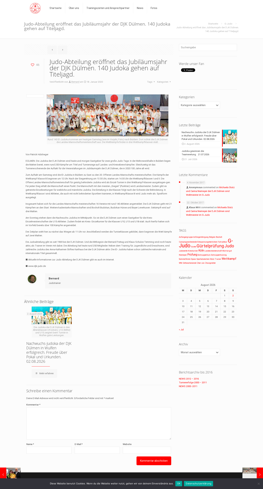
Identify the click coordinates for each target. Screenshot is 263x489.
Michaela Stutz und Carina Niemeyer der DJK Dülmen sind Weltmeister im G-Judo (210, 191)
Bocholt (219, 237)
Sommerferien (185, 259)
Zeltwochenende (189, 263)
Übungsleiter (210, 263)
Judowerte (183, 251)
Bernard (75, 81)
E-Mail (79, 444)
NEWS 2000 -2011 (188, 386)
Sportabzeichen (203, 259)
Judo (229, 246)
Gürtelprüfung (210, 246)
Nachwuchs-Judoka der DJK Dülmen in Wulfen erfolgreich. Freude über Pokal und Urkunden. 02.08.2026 (48, 352)
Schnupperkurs (204, 255)
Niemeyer (183, 255)
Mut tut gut (227, 251)
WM (180, 263)
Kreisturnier (193, 251)
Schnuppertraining (219, 255)
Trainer (218, 259)
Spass (193, 259)
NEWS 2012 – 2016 (189, 378)
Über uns (200, 263)
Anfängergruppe (186, 237)
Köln (201, 250)
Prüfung (192, 254)
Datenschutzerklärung (198, 483)
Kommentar (33, 404)
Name (30, 444)
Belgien (212, 237)
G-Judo (228, 23)
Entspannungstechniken (207, 242)
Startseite (213, 23)
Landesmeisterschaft (213, 251)
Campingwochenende (188, 242)
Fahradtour (222, 242)
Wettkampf (229, 258)
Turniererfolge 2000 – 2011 (193, 382)
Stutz (212, 259)
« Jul (181, 329)
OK (179, 483)
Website (127, 444)
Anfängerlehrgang (201, 237)
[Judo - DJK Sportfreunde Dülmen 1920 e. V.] (35, 8)
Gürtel (193, 247)
